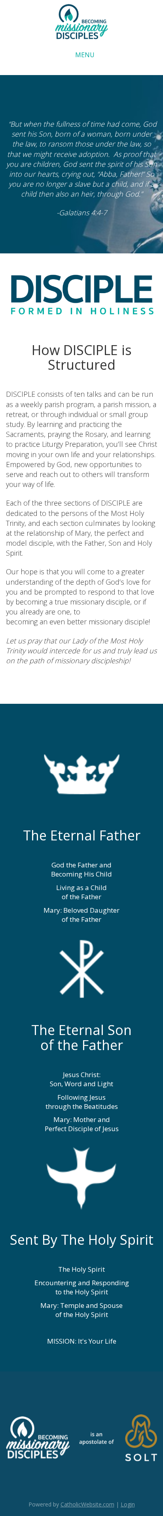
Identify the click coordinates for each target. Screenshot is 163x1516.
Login (128, 1504)
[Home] (81, 21)
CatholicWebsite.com (87, 1504)
